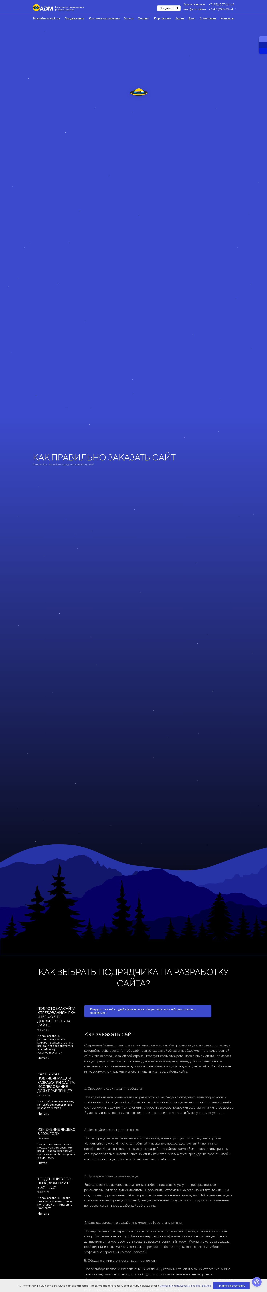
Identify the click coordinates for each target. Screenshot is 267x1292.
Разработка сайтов (46, 18)
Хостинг (144, 18)
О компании (208, 18)
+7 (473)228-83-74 (221, 9)
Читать (43, 1058)
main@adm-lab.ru (194, 9)
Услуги (129, 18)
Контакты (227, 18)
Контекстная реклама (104, 18)
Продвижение (74, 18)
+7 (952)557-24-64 (221, 4)
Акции (179, 18)
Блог (191, 18)
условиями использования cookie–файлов (185, 1285)
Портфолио (162, 18)
